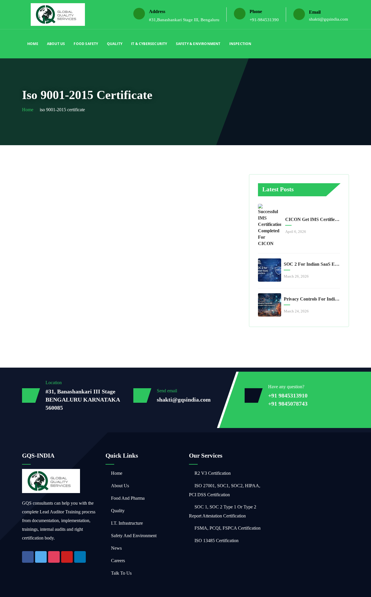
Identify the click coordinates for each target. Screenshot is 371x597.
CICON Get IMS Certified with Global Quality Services (313, 219)
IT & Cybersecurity (149, 43)
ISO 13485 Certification (216, 540)
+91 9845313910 (288, 395)
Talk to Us (121, 573)
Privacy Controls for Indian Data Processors (312, 298)
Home (32, 43)
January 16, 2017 (55, 257)
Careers (118, 560)
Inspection (240, 43)
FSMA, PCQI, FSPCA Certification (227, 528)
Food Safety (86, 43)
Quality (114, 43)
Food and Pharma (128, 498)
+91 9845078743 (288, 403)
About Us (56, 43)
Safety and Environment (134, 535)
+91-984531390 (264, 19)
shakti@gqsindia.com (328, 19)
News (116, 548)
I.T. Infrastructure (127, 523)
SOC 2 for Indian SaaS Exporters (312, 264)
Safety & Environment (198, 43)
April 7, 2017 (50, 190)
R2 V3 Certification (212, 473)
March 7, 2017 (155, 190)
